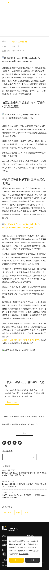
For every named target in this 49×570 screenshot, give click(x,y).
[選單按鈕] (3, 3)
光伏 (13, 42)
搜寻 (33, 457)
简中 (25, 4)
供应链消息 (22, 42)
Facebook (9, 443)
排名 (26, 513)
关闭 (32, 560)
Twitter (15, 443)
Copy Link (20, 443)
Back (24, 433)
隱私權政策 (23, 554)
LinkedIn (4, 554)
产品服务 (30, 536)
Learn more (12, 402)
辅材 (18, 513)
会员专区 (38, 4)
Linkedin (4, 443)
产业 (4, 536)
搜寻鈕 (31, 3)
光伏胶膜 (7, 513)
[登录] (46, 3)
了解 (16, 560)
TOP (44, 565)
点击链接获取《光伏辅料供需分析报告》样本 (20, 340)
